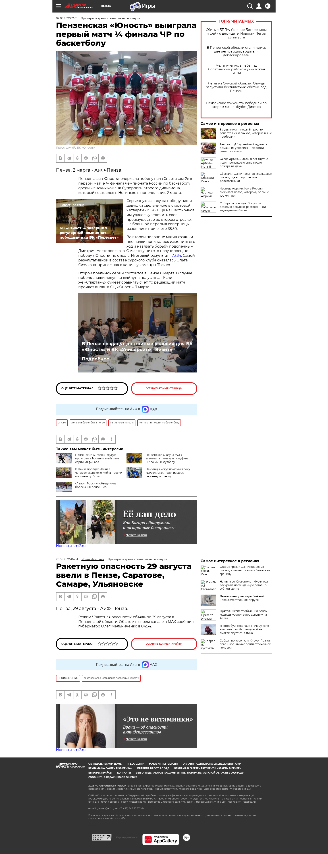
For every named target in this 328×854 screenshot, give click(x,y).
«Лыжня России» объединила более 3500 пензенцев (95, 485)
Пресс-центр (135, 763)
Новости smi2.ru (71, 546)
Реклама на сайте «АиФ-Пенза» (110, 768)
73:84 (176, 255)
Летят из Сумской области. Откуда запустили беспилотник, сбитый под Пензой (236, 87)
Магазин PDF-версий (163, 763)
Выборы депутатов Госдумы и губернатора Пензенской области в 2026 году (190, 772)
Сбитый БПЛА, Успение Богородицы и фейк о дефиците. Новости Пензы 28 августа (236, 33)
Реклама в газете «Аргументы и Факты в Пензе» (207, 768)
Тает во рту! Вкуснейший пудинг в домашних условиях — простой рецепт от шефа (243, 148)
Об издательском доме (105, 763)
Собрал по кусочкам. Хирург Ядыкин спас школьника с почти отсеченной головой (246, 644)
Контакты (124, 772)
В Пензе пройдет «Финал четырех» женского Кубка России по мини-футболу (98, 472)
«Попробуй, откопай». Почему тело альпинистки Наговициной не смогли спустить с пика (244, 629)
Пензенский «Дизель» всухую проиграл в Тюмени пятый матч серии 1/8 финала (97, 458)
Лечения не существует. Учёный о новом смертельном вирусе (243, 598)
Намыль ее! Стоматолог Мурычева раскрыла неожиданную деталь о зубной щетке (244, 585)
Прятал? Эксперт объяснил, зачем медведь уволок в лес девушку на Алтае (243, 614)
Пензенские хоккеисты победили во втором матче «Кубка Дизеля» (236, 105)
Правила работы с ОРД (153, 768)
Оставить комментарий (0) (164, 388)
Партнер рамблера (126, 837)
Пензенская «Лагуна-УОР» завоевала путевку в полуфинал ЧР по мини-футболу (168, 458)
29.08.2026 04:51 (67, 559)
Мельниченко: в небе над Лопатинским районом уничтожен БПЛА (236, 69)
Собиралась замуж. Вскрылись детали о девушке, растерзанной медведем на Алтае (243, 207)
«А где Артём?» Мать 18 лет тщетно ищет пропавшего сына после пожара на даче (244, 162)
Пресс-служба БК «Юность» (75, 147)
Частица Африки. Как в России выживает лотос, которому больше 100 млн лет (244, 192)
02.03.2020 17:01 (66, 18)
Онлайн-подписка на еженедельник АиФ (212, 763)
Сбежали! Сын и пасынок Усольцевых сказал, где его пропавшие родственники (246, 177)
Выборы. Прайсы (100, 772)
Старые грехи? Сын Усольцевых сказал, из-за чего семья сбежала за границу (245, 570)
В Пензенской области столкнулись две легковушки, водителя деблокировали (236, 51)
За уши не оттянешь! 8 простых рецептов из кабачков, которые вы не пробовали (246, 133)
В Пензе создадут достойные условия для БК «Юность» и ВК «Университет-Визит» (137, 346)
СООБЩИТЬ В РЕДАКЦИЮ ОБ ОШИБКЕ (112, 777)
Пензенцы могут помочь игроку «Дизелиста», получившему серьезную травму (168, 472)
